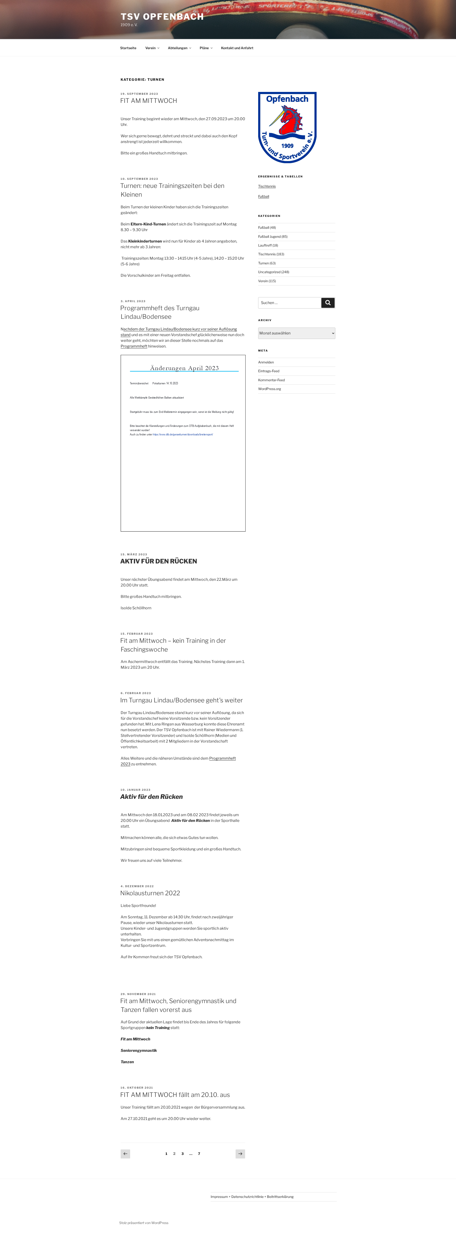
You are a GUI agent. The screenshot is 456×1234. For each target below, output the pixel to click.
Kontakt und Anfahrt (237, 48)
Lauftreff (265, 245)
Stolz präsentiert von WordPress (143, 1223)
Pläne (204, 48)
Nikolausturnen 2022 (150, 893)
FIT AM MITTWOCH (148, 100)
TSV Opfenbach (162, 16)
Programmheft (134, 346)
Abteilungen (177, 48)
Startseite (128, 48)
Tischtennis (267, 186)
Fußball (263, 196)
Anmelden (266, 362)
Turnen (263, 263)
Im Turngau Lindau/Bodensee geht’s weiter (181, 700)
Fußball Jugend (269, 236)
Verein (150, 48)
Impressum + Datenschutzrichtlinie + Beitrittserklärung (252, 1197)
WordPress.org (269, 389)
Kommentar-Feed (271, 380)
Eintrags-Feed (268, 371)
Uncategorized (269, 272)
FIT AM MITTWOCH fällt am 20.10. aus (175, 1094)
